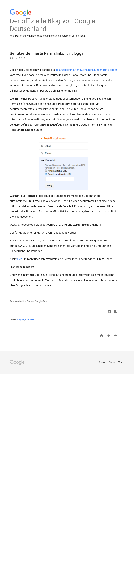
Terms (121, 362)
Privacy (112, 362)
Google (102, 362)
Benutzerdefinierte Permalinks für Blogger (47, 53)
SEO (38, 320)
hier (19, 258)
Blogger (20, 320)
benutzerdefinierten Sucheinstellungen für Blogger (86, 69)
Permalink (30, 320)
